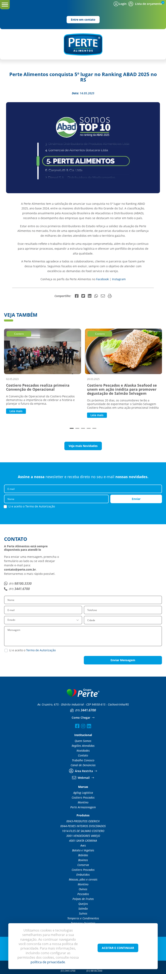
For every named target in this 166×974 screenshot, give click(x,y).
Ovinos (83, 889)
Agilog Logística (83, 792)
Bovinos (83, 860)
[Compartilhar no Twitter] (83, 296)
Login (123, 3)
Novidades (83, 750)
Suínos (83, 913)
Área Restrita (84, 771)
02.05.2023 (12, 378)
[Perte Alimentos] (83, 44)
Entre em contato (83, 19)
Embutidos (83, 874)
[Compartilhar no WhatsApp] (96, 296)
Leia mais (16, 411)
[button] (72, 428)
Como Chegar (81, 717)
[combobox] (43, 620)
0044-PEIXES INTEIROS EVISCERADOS (83, 826)
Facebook (103, 279)
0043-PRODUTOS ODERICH (83, 821)
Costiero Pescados (83, 797)
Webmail (83, 778)
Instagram (119, 279)
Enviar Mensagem (123, 660)
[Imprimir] (110, 296)
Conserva (83, 865)
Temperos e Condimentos (83, 918)
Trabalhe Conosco (83, 760)
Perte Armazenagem (83, 807)
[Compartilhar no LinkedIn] (90, 296)
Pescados (83, 894)
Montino (83, 802)
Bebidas (83, 855)
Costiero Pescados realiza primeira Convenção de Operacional (37, 387)
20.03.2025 (93, 378)
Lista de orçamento (148, 3)
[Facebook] (77, 726)
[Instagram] (83, 726)
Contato (83, 755)
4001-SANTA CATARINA (83, 840)
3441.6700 (19, 588)
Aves (83, 845)
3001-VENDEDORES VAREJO (83, 835)
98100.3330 (20, 583)
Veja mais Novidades (83, 446)
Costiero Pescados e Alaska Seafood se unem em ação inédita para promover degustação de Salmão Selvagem (122, 389)
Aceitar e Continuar (118, 948)
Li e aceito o (32, 506)
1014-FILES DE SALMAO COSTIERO (83, 831)
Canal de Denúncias (83, 765)
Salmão (83, 908)
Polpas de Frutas (83, 899)
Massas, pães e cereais (83, 879)
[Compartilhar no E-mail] (103, 296)
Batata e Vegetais (83, 850)
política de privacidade (48, 962)
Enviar (136, 499)
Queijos (83, 903)
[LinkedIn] (89, 726)
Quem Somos (83, 741)
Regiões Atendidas (83, 745)
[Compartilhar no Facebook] (77, 296)
